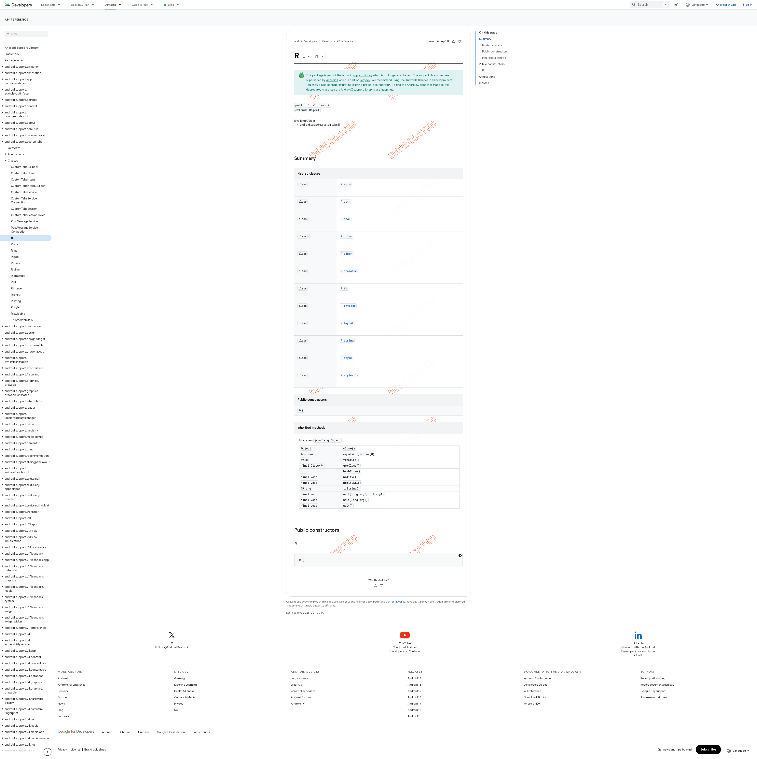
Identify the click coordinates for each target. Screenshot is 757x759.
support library (362, 75)
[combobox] (649, 4)
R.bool (346, 219)
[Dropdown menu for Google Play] (153, 4)
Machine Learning (185, 684)
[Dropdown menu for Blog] (179, 4)
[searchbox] (26, 34)
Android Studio (726, 5)
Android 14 (414, 697)
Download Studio (534, 697)
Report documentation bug (657, 684)
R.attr (345, 201)
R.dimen (346, 253)
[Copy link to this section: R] (301, 544)
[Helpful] (454, 41)
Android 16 (414, 684)
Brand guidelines (95, 749)
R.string (347, 340)
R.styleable (349, 375)
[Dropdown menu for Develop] (121, 4)
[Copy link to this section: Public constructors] (343, 530)
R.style (346, 358)
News (61, 703)
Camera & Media (184, 697)
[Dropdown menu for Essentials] (61, 4)
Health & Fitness (184, 691)
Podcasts (63, 716)
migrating (345, 85)
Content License (395, 601)
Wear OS (296, 684)
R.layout (347, 323)
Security (63, 691)
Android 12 (414, 710)
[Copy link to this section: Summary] (320, 158)
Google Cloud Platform (171, 732)
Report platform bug (653, 678)
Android (63, 678)
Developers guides (535, 684)
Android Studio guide (537, 678)
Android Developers (305, 41)
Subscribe (708, 750)
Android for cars (301, 697)
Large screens (299, 678)
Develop (110, 5)
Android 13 (414, 703)
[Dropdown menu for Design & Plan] (94, 4)
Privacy (178, 703)
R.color (346, 236)
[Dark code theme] (460, 555)
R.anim (346, 184)
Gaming (179, 678)
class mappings (383, 89)
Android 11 (414, 716)
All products (202, 732)
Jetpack (365, 80)
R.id (344, 288)
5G (176, 710)
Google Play (140, 5)
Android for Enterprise (71, 684)
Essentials (48, 5)
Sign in (747, 5)
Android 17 (414, 678)
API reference (17, 19)
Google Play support (653, 691)
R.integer (348, 306)
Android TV (298, 703)
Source (62, 697)
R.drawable (349, 271)
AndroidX (332, 80)
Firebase (143, 732)
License (75, 749)
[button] (25, 67)
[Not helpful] (460, 41)
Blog (171, 5)
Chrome (125, 732)
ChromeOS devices (303, 691)
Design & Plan (80, 5)
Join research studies (653, 697)
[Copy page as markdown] (316, 56)
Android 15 (414, 691)
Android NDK (532, 703)
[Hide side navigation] (47, 752)
